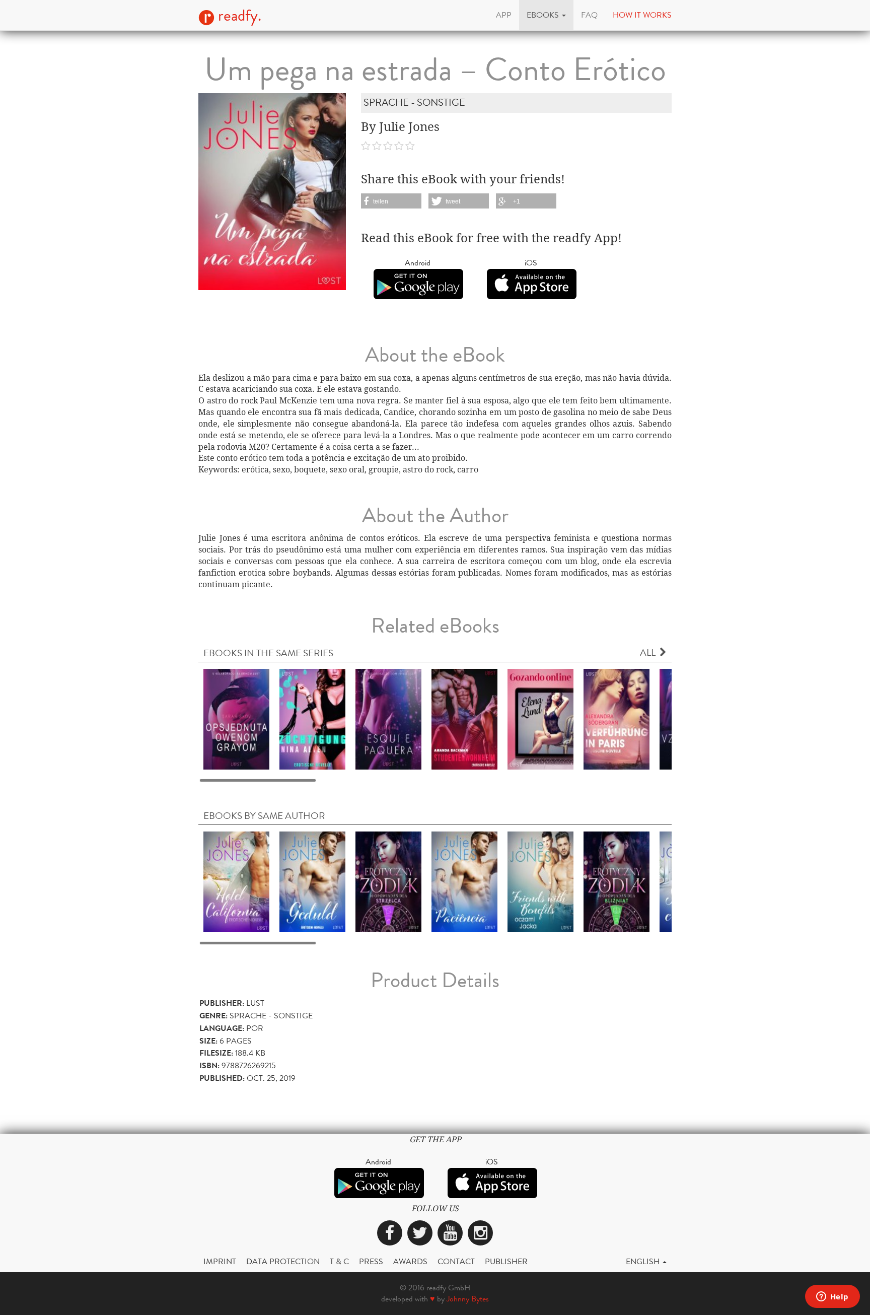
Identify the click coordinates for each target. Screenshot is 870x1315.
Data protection (283, 1261)
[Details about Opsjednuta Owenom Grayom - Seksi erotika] (236, 718)
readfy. (237, 15)
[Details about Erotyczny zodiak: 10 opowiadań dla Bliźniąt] (616, 881)
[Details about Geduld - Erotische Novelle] (312, 881)
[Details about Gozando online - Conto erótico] (540, 718)
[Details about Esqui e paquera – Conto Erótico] (388, 718)
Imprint (219, 1261)
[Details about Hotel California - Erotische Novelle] (236, 881)
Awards (410, 1261)
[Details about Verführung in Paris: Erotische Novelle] (616, 718)
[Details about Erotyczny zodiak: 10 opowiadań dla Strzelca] (388, 881)
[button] (546, 15)
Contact (456, 1261)
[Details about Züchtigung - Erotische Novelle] (312, 718)
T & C (339, 1261)
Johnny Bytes (468, 1298)
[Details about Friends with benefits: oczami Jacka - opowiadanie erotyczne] (540, 881)
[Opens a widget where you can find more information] (832, 1297)
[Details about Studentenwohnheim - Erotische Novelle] (464, 718)
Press (371, 1261)
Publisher (506, 1261)
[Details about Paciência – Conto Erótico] (464, 881)
